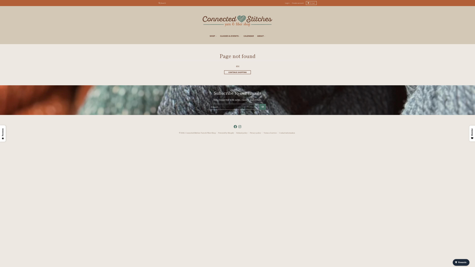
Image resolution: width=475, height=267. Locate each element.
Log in (287, 3)
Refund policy (242, 133)
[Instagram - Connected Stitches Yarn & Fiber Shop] (239, 126)
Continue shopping (237, 72)
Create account (298, 3)
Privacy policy (255, 133)
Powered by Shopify (226, 133)
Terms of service (270, 133)
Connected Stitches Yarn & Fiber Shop (200, 133)
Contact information (287, 133)
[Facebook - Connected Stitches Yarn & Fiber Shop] (235, 126)
